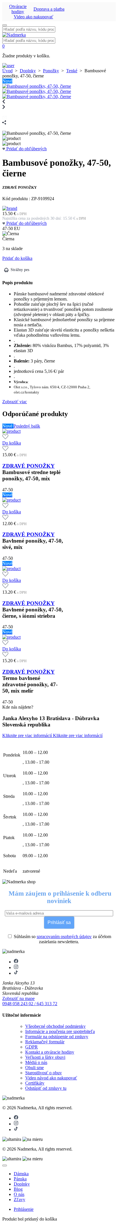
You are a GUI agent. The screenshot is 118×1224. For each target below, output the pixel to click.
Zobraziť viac (14, 401)
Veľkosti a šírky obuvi (45, 1057)
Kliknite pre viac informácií (27, 735)
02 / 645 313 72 (43, 1003)
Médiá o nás (36, 1062)
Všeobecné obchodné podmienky (55, 1026)
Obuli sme (34, 1067)
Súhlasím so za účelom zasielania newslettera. (62, 939)
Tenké (71, 70)
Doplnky (28, 70)
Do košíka (11, 443)
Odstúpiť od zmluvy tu (45, 1088)
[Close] (4, 1165)
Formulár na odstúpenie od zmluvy (56, 1036)
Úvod (7, 70)
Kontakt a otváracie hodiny (49, 1052)
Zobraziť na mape (18, 998)
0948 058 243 (15, 1003)
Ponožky (51, 70)
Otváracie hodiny (18, 9)
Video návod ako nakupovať (51, 1077)
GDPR (31, 1046)
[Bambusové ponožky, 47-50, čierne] (36, 86)
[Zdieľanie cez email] (4, 117)
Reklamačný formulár (44, 1041)
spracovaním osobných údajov (64, 936)
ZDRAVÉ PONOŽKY (28, 466)
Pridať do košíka (17, 258)
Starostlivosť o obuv (43, 1072)
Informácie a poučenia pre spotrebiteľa (60, 1031)
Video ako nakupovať (33, 16)
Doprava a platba (49, 9)
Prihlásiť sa (59, 922)
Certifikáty (34, 1083)
